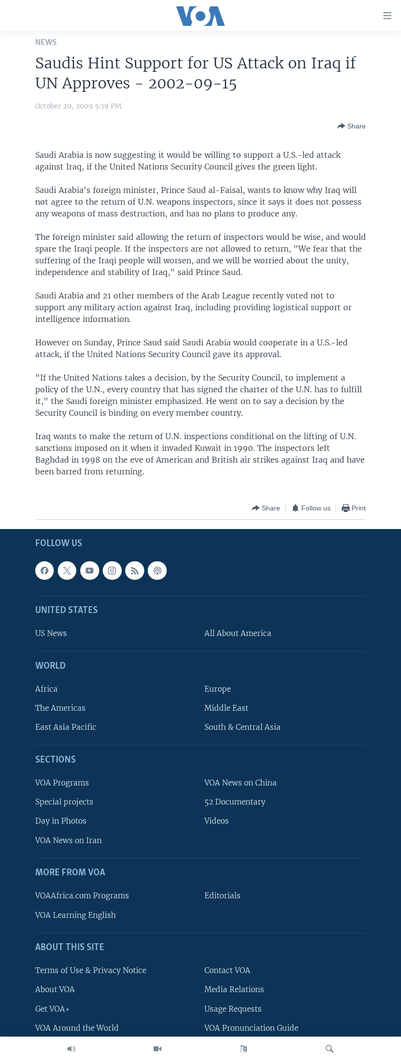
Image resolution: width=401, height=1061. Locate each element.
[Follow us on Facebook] (44, 570)
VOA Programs (62, 783)
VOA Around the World (77, 1028)
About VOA (55, 990)
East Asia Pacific (65, 727)
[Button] (351, 126)
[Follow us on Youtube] (89, 570)
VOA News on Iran (68, 840)
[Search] (329, 1049)
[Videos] (157, 1049)
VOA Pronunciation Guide (251, 1028)
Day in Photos (61, 821)
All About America (237, 633)
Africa (46, 689)
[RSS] (134, 570)
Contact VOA (227, 971)
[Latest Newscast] (71, 1049)
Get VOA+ (52, 1009)
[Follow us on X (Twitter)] (67, 570)
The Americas (60, 708)
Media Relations (234, 990)
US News (51, 633)
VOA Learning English (75, 915)
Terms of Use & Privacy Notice (90, 971)
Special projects (64, 802)
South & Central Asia (242, 727)
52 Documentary (235, 802)
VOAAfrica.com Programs (82, 896)
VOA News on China (240, 783)
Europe (217, 689)
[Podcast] (157, 570)
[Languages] (243, 1049)
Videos (216, 821)
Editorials (222, 896)
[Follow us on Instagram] (112, 570)
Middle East (226, 708)
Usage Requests (233, 1009)
